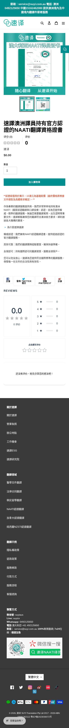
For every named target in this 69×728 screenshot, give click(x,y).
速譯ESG (12, 450)
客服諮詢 (12, 594)
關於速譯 (12, 415)
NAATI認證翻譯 (15, 509)
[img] (12, 143)
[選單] (63, 23)
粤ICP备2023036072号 (41, 717)
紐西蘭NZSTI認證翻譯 (19, 526)
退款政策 (12, 558)
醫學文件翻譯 (14, 482)
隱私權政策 (13, 550)
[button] (48, 301)
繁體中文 (33, 677)
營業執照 (12, 423)
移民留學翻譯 (14, 500)
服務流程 (12, 585)
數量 (6, 164)
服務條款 (12, 567)
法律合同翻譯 (14, 491)
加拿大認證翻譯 (15, 517)
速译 (19, 713)
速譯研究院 (13, 459)
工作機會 (12, 441)
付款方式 (12, 576)
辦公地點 (12, 432)
